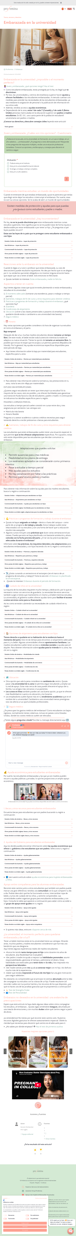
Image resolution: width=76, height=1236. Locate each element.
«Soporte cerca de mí (41, 929)
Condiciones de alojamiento (18, 309)
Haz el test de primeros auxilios (49, 1026)
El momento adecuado (15, 294)
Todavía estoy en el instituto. (20, 163)
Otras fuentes (50, 1139)
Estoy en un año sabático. (19, 172)
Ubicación (10, 312)
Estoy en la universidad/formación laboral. (24, 166)
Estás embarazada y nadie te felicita (45, 279)
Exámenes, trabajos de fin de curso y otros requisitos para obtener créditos (38, 299)
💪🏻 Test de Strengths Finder (18, 990)
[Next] (71, 1051)
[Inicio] (11, 9)
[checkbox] (5, 1215)
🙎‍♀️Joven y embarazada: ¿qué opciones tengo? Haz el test (28, 86)
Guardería (10, 306)
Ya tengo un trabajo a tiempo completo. (24, 169)
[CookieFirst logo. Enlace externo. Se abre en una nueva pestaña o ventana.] (4, 1200)
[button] (6, 1198)
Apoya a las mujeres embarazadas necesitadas (39, 1195)
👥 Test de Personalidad (16, 993)
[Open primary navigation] (73, 9)
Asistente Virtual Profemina (33, 1191)
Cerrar (61, 3)
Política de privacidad (41, 1198)
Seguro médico (12, 317)
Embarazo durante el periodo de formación (42, 581)
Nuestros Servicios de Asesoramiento (37, 1187)
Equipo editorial (27, 1134)
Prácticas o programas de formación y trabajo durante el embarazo (34, 301)
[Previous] (5, 1051)
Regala (69, 9)
